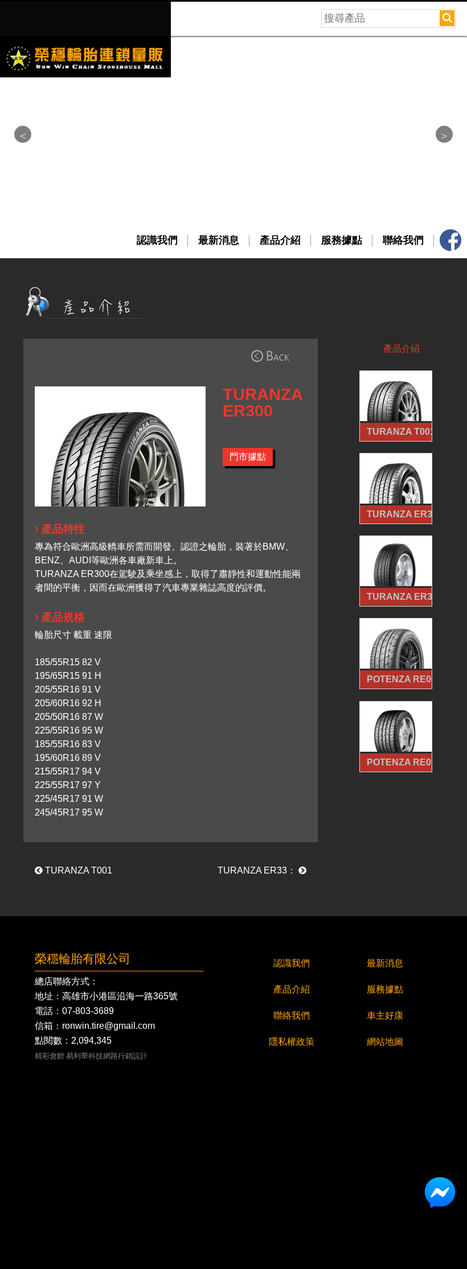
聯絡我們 (403, 240)
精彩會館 (49, 1056)
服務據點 (341, 240)
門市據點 (248, 457)
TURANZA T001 (77, 870)
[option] (233, 40)
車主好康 (385, 1015)
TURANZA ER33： (258, 870)
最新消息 (218, 240)
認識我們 (157, 240)
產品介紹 (280, 240)
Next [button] (444, 134)
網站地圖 (385, 1041)
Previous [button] (22, 134)
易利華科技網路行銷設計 (107, 1056)
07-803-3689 (88, 1011)
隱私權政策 (291, 1041)
